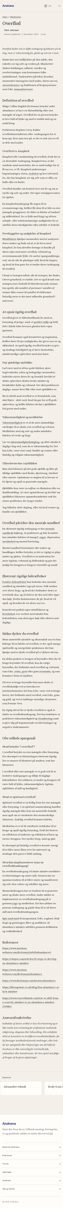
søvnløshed (8, 541)
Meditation (15, 17)
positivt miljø (41, 322)
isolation (34, 173)
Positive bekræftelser (14, 582)
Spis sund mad (10, 918)
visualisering (45, 718)
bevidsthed (8, 614)
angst (42, 537)
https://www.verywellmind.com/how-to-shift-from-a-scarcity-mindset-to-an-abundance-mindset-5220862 (30, 1002)
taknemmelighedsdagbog (24, 442)
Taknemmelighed (12, 422)
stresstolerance (11, 85)
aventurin (44, 671)
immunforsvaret (23, 89)
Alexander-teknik (15, 1086)
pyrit (24, 671)
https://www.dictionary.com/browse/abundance (29, 980)
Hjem (5, 17)
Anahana (8, 5)
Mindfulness (9, 239)
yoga (15, 903)
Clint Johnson (11, 30)
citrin (17, 671)
